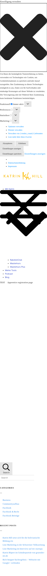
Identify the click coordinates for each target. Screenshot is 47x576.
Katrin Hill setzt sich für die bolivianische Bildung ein (21, 539)
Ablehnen (22, 143)
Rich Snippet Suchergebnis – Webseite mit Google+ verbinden (21, 561)
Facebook (7, 508)
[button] (23, 37)
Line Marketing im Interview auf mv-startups (23, 549)
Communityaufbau (11, 504)
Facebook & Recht (11, 512)
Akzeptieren (7, 143)
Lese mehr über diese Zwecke (20, 137)
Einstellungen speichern (12, 154)
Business (7, 500)
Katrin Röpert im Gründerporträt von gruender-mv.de (24, 554)
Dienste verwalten (15, 130)
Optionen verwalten (16, 126)
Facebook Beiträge (11, 516)
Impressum (12, 166)
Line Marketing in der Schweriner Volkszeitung (24, 545)
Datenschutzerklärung (16, 163)
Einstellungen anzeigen (12, 149)
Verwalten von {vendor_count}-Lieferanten (25, 133)
